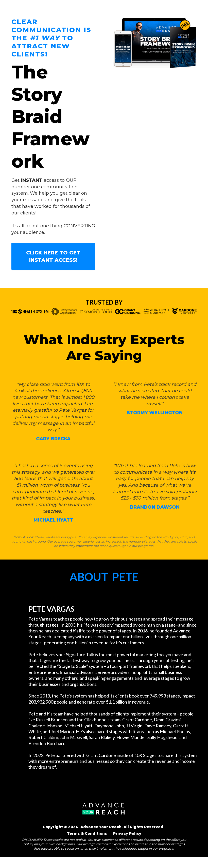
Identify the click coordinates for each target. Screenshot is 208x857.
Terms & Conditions (87, 833)
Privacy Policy (127, 833)
